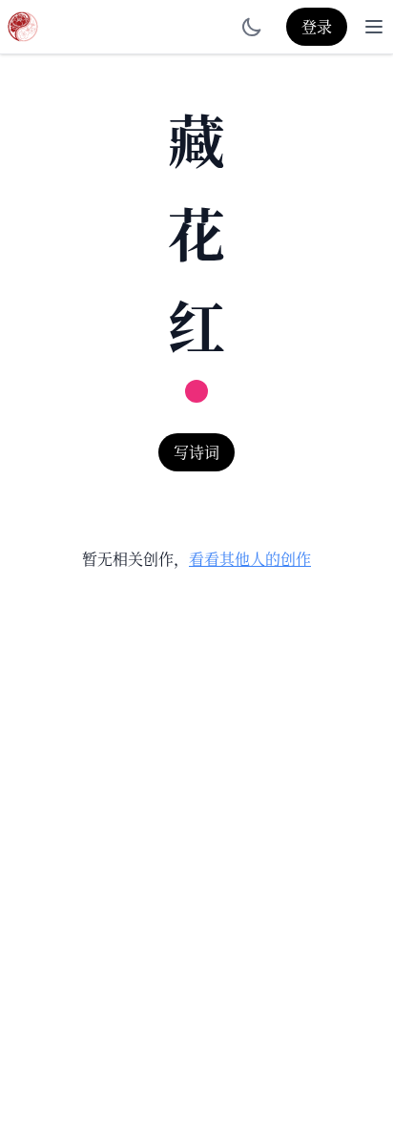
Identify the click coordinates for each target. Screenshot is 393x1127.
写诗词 (196, 452)
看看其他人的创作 (250, 559)
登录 (316, 26)
